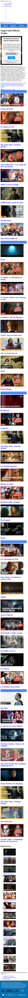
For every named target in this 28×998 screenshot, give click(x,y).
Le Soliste (5, 919)
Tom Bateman (13, 83)
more (22, 990)
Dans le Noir (6, 928)
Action (6, 89)
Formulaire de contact (8, 976)
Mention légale (6, 978)
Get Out (5, 891)
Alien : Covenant (7, 856)
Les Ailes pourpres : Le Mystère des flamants (8, 937)
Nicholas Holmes (7, 84)
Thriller (13, 89)
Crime (9, 89)
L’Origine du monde (8, 963)
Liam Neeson (7, 83)
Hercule (5, 865)
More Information (11, 53)
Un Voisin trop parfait (8, 883)
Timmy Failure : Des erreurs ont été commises (9, 874)
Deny (5, 990)
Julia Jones (9, 85)
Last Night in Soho (7, 955)
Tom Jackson (20, 83)
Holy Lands (6, 946)
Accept (11, 57)
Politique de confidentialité (9, 977)
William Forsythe (16, 85)
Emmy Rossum (14, 84)
